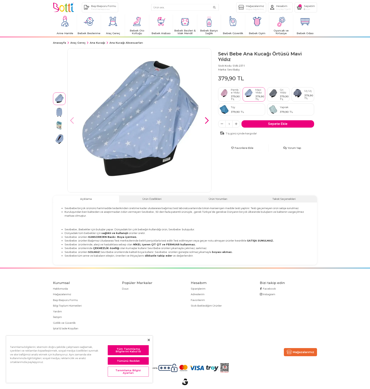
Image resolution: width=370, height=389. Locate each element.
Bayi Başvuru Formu (65, 300)
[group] (139, 120)
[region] (79, 359)
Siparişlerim (198, 288)
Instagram (268, 294)
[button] (206, 120)
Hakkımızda (60, 288)
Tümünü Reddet (128, 360)
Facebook (269, 288)
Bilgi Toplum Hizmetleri (67, 305)
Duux (125, 288)
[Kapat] (149, 340)
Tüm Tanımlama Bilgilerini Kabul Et (128, 350)
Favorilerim (198, 300)
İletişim (57, 317)
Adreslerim (197, 294)
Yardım (57, 311)
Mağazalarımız (62, 294)
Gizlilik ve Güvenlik (64, 322)
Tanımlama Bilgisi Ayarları (128, 371)
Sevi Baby (233, 69)
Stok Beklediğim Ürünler (206, 305)
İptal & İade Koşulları (65, 328)
